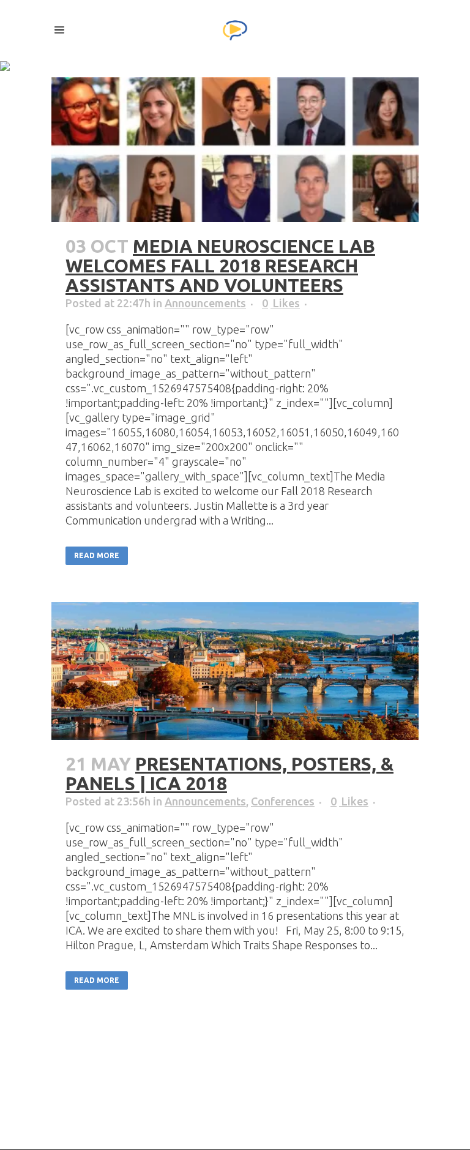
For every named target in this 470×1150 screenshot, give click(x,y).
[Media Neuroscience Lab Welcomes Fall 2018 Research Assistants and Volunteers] (235, 149)
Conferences (283, 801)
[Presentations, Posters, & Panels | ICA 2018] (235, 671)
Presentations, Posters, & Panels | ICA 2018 (229, 773)
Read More (96, 555)
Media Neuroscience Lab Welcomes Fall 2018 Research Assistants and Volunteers (220, 266)
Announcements (205, 303)
